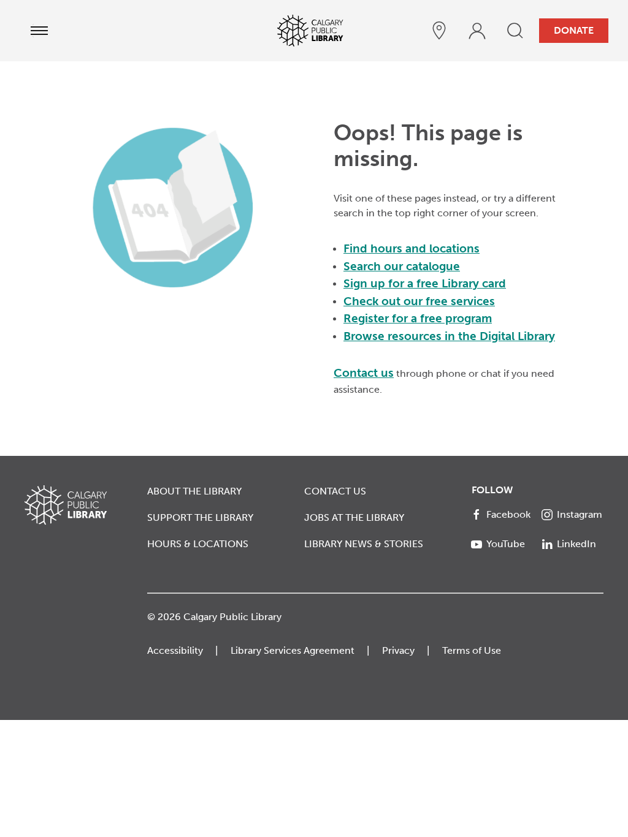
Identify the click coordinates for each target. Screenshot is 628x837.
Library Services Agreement (292, 650)
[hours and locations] (439, 30)
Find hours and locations (411, 248)
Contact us (364, 373)
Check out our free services (419, 301)
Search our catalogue (401, 266)
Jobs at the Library (354, 517)
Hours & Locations (197, 544)
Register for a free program (417, 318)
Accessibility (175, 650)
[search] (515, 30)
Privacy (398, 650)
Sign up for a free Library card (424, 283)
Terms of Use (471, 650)
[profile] (477, 30)
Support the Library (200, 517)
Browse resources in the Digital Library (449, 336)
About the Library (194, 491)
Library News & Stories (363, 544)
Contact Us (335, 491)
